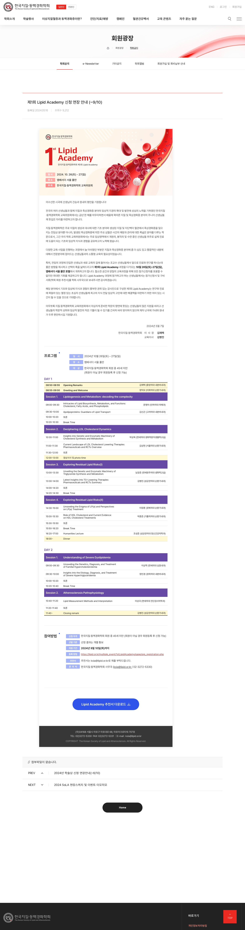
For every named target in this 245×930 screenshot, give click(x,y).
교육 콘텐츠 (164, 18)
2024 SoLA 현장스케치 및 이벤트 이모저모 (80, 785)
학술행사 (28, 18)
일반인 (61, 7)
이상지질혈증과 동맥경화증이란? (62, 18)
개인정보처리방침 (197, 925)
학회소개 (9, 18)
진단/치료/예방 (99, 18)
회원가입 (237, 6)
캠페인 (120, 18)
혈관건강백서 (141, 18)
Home (122, 807)
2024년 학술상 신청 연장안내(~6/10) (77, 773)
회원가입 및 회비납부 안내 (171, 63)
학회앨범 (139, 63)
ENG (211, 6)
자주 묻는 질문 (188, 18)
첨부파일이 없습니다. (44, 762)
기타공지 (117, 63)
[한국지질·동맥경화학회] (26, 6)
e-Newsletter (91, 63)
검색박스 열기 (229, 18)
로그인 (223, 6)
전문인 (71, 7)
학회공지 (64, 63)
